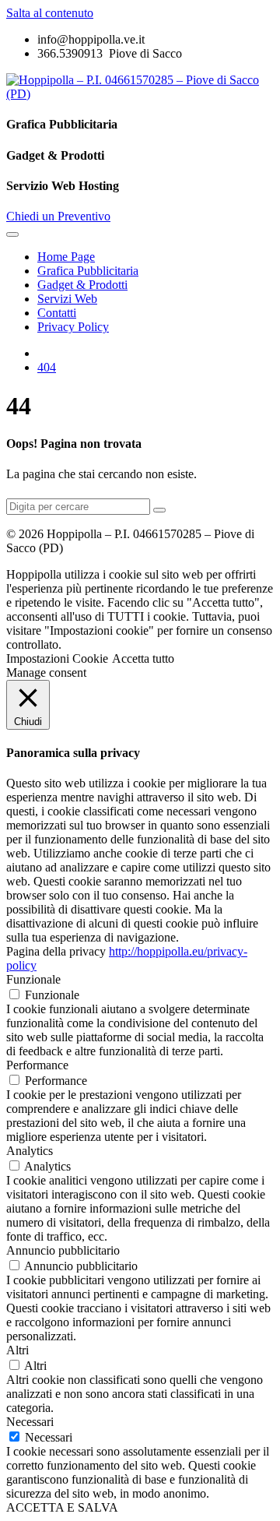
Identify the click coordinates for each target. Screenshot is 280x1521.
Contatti (56, 312)
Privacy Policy (73, 326)
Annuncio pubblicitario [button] (63, 1250)
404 (46, 367)
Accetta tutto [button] (143, 658)
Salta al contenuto (49, 12)
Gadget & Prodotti (82, 284)
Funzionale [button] (33, 979)
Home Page (66, 256)
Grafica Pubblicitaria (87, 270)
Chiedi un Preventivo (58, 216)
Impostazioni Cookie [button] (57, 658)
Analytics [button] (29, 1150)
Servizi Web (67, 298)
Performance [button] (37, 1065)
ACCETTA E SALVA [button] (62, 1507)
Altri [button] (17, 1350)
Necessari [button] (30, 1421)
